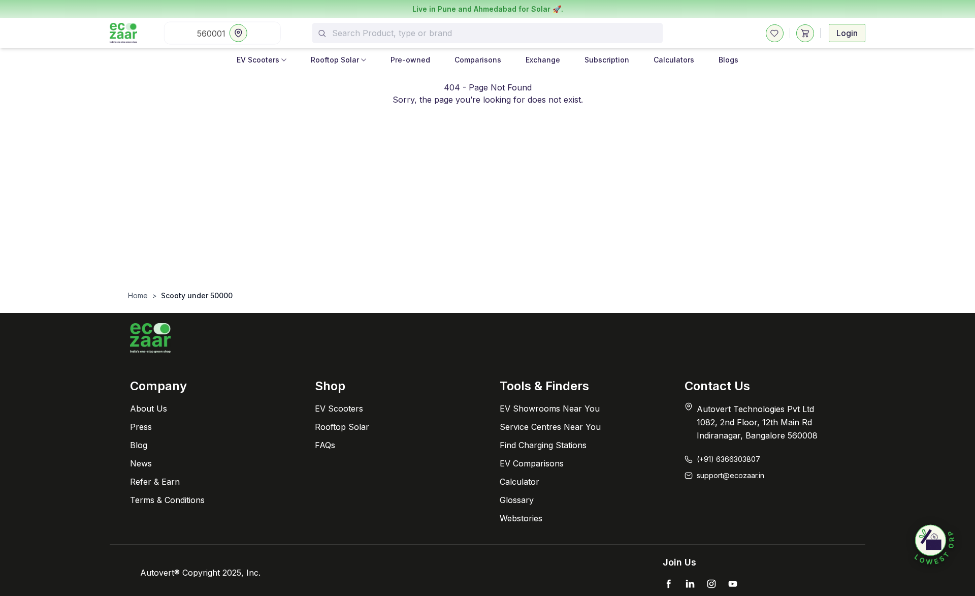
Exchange (543, 59)
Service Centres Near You (550, 427)
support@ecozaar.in (730, 475)
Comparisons (477, 59)
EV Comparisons (532, 463)
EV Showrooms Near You (550, 408)
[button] (934, 545)
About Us (148, 408)
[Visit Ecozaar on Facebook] (669, 584)
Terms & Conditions (167, 500)
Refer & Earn (155, 482)
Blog (138, 445)
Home (138, 295)
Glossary (517, 500)
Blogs (728, 59)
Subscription (606, 59)
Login (847, 33)
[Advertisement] (487, 214)
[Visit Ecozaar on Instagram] (711, 584)
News (141, 463)
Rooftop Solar (335, 59)
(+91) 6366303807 (728, 459)
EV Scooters (258, 59)
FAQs (325, 445)
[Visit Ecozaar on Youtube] (733, 584)
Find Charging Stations (543, 445)
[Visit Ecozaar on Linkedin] (690, 584)
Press (141, 427)
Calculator (519, 482)
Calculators (674, 59)
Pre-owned (410, 59)
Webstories (521, 518)
